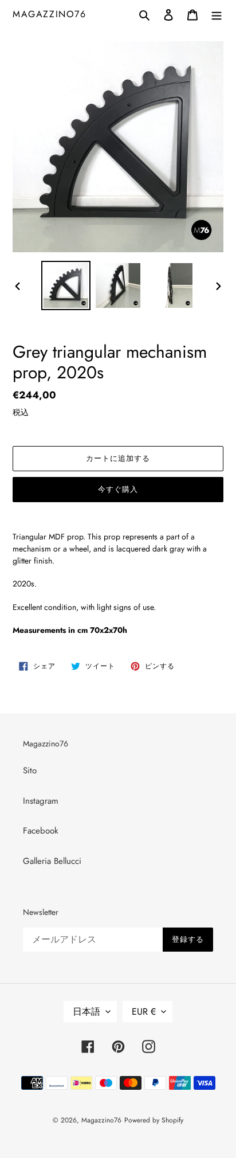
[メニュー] (216, 14)
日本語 (86, 1011)
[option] (66, 285)
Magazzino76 (49, 14)
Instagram (40, 801)
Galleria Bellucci (52, 861)
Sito (30, 770)
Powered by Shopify (153, 1120)
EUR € (144, 1011)
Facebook (40, 830)
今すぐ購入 (118, 489)
